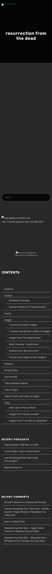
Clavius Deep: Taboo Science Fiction (22, 451)
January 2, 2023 (14, 90)
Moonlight (15, 85)
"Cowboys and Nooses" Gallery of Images (29, 331)
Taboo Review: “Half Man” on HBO (21, 444)
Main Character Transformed (23, 344)
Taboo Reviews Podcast (16, 383)
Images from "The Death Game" (25, 337)
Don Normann (18, 93)
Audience (8, 289)
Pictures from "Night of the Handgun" (28, 357)
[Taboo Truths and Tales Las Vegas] (9, 5)
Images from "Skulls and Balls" (24, 414)
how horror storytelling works (28, 255)
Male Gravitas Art (13, 467)
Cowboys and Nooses (35, 502)
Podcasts (8, 363)
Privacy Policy (11, 370)
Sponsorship (10, 376)
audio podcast (36, 93)
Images (8, 319)
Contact (8, 295)
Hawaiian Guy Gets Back (27, 531)
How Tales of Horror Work (22, 407)
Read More (12, 141)
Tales (7, 402)
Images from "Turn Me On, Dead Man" (28, 420)
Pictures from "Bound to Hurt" (24, 350)
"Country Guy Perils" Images (23, 324)
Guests (7, 313)
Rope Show (19, 521)
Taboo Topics (11, 389)
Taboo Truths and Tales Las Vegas (21, 396)
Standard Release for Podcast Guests (27, 306)
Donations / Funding (19, 300)
